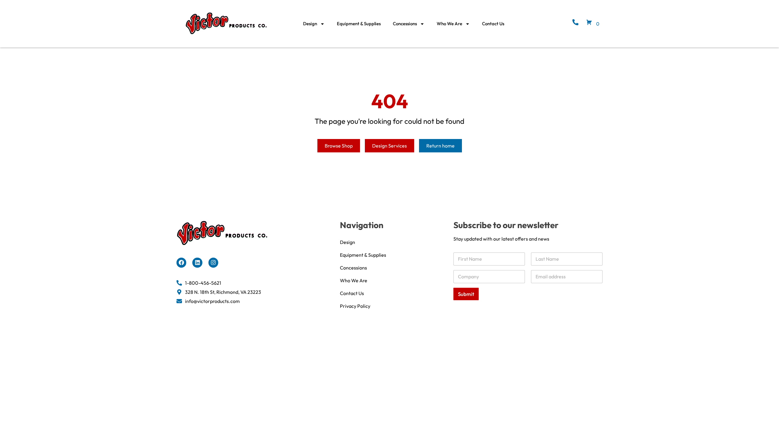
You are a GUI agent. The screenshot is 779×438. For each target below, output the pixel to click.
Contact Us (493, 23)
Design (310, 23)
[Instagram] (213, 262)
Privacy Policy (355, 306)
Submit (466, 294)
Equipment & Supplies (359, 23)
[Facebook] (181, 262)
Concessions (405, 23)
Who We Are (449, 23)
